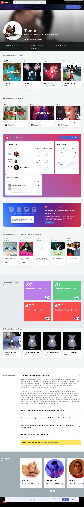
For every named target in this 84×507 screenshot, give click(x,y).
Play (12, 72)
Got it (65, 499)
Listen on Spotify (74, 90)
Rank (9, 148)
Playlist (9, 181)
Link (22, 185)
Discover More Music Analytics (73, 2)
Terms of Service (76, 503)
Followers (38, 148)
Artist (15, 148)
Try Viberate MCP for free (73, 7)
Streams (46, 148)
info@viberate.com (45, 442)
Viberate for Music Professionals (61, 503)
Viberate (6, 2)
